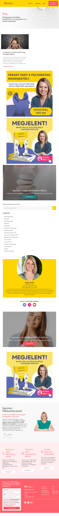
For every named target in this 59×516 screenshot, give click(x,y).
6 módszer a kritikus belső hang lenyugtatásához (14, 53)
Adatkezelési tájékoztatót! (15, 499)
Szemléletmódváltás (9, 251)
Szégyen (6, 248)
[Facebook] (24, 304)
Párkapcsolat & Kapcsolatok (11, 237)
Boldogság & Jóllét (8, 216)
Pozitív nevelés (7, 239)
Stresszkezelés (7, 246)
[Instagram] (29, 304)
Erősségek (6, 219)
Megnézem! (29, 197)
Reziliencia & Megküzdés (10, 244)
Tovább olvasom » (8, 66)
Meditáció (6, 223)
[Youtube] (34, 304)
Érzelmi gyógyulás (8, 221)
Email (4, 494)
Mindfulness (7, 225)
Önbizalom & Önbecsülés (10, 228)
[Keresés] (54, 208)
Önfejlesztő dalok (8, 230)
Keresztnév (5, 489)
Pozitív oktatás (7, 242)
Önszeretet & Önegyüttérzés (11, 235)
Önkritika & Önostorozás (10, 232)
